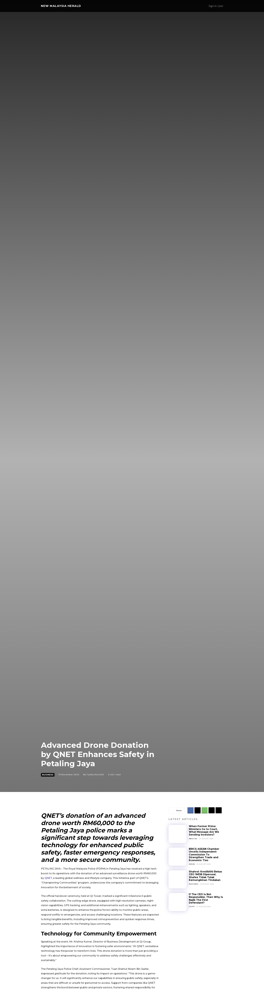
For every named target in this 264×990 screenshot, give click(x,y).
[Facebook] (190, 810)
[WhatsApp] (205, 810)
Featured (193, 884)
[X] (197, 810)
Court (192, 907)
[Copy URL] (219, 810)
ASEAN (192, 864)
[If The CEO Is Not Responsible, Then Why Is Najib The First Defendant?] (178, 902)
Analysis (193, 839)
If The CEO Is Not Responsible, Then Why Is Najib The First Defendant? (206, 898)
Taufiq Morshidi (95, 774)
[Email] (212, 810)
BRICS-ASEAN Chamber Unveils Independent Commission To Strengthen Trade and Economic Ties (204, 854)
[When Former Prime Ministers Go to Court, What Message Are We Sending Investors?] (178, 834)
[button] (192, 6)
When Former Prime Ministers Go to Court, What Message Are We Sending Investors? (204, 830)
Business (47, 775)
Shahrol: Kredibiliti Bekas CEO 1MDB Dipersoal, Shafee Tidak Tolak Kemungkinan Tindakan (205, 875)
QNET (48, 878)
